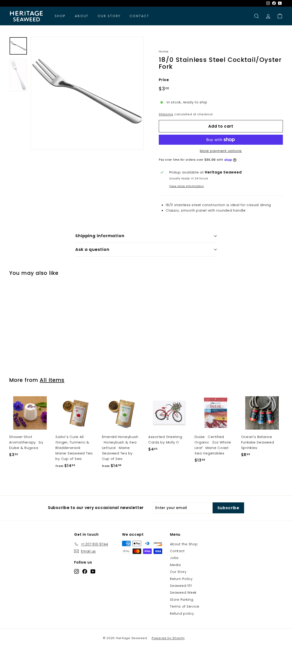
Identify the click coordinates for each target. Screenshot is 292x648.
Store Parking (181, 599)
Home (164, 51)
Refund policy (182, 613)
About (82, 16)
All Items (52, 380)
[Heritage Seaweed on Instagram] (76, 571)
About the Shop (184, 544)
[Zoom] (87, 93)
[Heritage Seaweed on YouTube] (93, 571)
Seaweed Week (183, 592)
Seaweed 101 (181, 585)
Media (175, 565)
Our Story (109, 16)
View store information (186, 186)
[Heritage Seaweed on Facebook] (84, 571)
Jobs (174, 558)
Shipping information (100, 236)
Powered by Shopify (168, 638)
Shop (60, 16)
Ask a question (92, 249)
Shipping (166, 114)
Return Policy (181, 579)
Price (164, 79)
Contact (139, 16)
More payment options (221, 150)
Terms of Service (184, 606)
